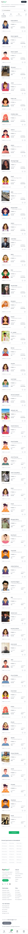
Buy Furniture (4, 909)
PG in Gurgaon (18, 894)
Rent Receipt (4, 911)
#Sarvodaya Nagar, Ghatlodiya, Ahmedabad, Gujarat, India (5, 851)
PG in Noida (17, 892)
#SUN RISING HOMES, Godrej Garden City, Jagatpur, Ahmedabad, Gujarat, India (12, 862)
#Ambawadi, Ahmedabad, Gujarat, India (5, 846)
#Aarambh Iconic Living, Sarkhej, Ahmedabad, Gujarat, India (5, 862)
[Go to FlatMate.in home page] (4, 1)
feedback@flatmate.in (6, 877)
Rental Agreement (5, 905)
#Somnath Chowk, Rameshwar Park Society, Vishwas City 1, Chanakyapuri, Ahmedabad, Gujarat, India (20, 854)
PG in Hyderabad (18, 899)
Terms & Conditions (19, 873)
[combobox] (14, 10)
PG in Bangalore (18, 895)
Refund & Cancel (18, 877)
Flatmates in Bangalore (6, 895)
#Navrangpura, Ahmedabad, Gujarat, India (12, 843)
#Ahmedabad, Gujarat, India (20, 862)
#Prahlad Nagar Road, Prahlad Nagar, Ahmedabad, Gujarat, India (5, 854)
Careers (16, 879)
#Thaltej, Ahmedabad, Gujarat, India (12, 854)
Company (17, 871)
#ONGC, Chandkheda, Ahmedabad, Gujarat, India (5, 859)
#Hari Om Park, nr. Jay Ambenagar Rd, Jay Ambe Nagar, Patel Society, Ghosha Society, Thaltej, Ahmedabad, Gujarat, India (12, 851)
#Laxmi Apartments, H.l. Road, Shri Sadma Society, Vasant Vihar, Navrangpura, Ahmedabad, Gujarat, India (20, 843)
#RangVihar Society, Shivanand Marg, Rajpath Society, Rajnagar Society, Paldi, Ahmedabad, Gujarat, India (5, 843)
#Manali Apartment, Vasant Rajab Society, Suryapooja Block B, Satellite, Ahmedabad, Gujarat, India (12, 846)
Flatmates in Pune (5, 897)
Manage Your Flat (5, 913)
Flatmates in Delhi (5, 890)
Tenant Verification (6, 907)
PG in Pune (17, 897)
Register (23, 1)
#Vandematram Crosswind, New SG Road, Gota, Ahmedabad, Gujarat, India (20, 857)
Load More (14, 832)
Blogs (16, 881)
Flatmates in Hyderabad (7, 899)
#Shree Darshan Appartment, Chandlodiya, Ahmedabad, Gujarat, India (5, 857)
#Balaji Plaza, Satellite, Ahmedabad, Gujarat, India (12, 848)
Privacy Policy (18, 875)
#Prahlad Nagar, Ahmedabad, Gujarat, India (20, 851)
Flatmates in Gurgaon (6, 894)
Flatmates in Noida (6, 892)
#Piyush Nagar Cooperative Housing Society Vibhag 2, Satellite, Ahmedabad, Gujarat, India (5, 848)
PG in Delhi (17, 890)
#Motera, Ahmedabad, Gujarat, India (20, 859)
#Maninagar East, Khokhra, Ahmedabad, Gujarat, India (20, 848)
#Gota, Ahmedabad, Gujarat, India (12, 859)
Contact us (5, 880)
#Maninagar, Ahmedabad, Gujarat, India (20, 846)
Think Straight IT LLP (11, 919)
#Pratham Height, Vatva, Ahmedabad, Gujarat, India (12, 857)
